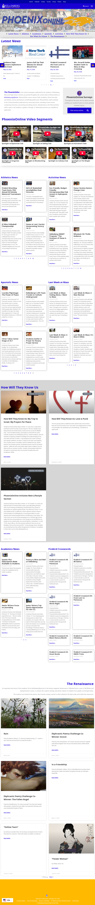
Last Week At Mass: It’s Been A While (83, 336)
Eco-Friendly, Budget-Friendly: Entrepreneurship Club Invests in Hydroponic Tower (58, 192)
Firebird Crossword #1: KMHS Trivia (83, 653)
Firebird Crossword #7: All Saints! (83, 560)
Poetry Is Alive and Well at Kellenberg (36, 560)
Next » (51, 877)
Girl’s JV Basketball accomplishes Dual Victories (34, 190)
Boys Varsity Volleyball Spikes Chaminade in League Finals (57, 65)
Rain (6, 733)
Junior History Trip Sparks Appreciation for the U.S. (34, 607)
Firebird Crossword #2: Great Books (58, 653)
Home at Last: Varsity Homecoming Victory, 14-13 (35, 226)
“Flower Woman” (60, 859)
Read (4, 81)
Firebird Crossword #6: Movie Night (58, 602)
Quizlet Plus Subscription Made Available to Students (11, 561)
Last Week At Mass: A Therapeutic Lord (58, 336)
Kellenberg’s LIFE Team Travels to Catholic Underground (35, 295)
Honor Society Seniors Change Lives (83, 189)
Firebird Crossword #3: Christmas (83, 637)
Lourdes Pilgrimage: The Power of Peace (10, 294)
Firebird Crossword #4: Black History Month (58, 637)
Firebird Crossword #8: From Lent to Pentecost (11, 64)
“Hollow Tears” (11, 827)
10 (33, 258)
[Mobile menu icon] (92, 6)
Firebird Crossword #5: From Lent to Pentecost (83, 598)
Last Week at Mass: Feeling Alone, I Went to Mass (58, 295)
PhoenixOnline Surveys (79, 97)
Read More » (5, 209)
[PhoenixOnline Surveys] (79, 93)
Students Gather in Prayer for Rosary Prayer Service (34, 341)
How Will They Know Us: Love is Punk (70, 418)
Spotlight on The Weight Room (81, 161)
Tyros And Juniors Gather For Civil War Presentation (82, 64)
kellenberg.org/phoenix (11, 97)
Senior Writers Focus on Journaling (10, 606)
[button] (93, 65)
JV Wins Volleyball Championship (9, 225)
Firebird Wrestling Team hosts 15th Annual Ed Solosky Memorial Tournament (11, 191)
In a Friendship (59, 764)
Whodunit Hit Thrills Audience (82, 235)
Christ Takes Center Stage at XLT (10, 340)
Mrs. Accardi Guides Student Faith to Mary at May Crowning (35, 65)
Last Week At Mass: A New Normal (83, 294)
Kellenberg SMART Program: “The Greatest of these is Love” (57, 237)
